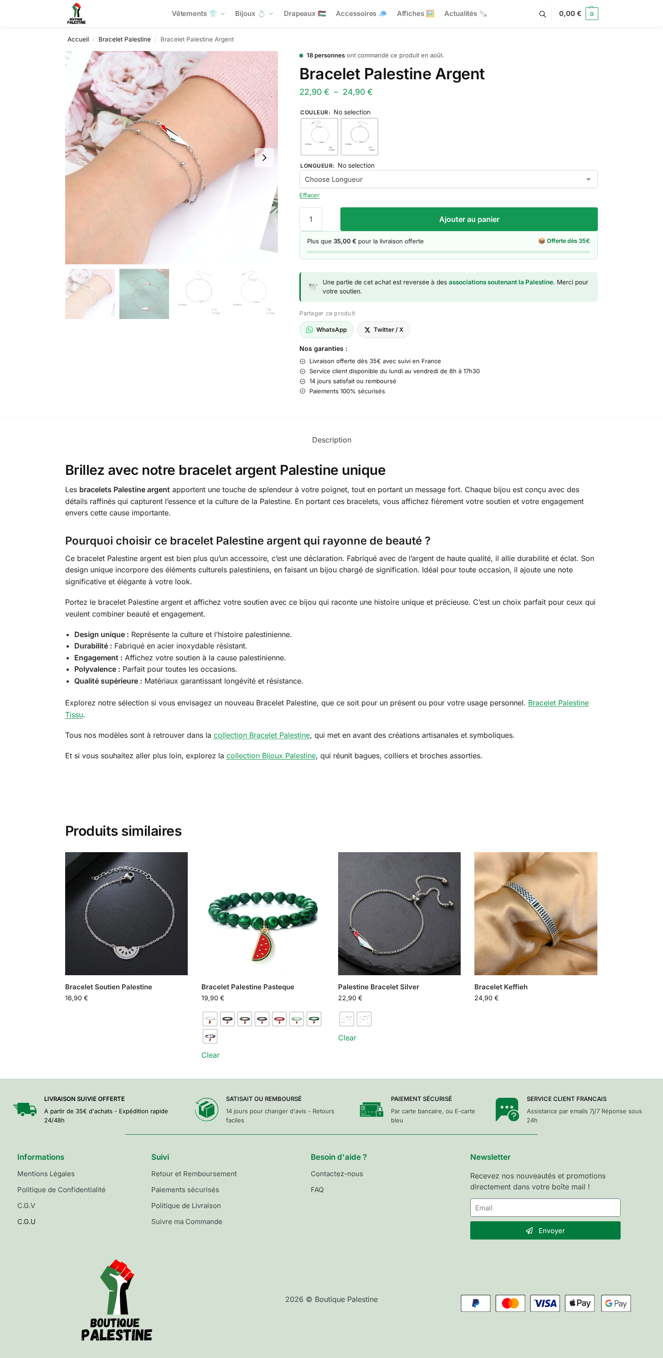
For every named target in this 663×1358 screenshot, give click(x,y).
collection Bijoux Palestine (271, 755)
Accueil (78, 39)
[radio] (319, 136)
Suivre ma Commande (186, 1221)
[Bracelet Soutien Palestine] (126, 913)
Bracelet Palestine (124, 39)
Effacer (309, 195)
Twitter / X (388, 329)
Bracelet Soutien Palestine (108, 986)
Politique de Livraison (186, 1205)
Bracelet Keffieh (501, 986)
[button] (578, 13)
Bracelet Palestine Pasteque (247, 986)
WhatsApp (331, 329)
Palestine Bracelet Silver (378, 986)
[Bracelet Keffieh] (535, 913)
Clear (210, 1055)
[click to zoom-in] (171, 157)
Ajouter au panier (469, 219)
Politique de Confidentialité (61, 1189)
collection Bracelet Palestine (262, 735)
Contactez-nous (337, 1173)
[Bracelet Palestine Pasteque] (262, 913)
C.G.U (26, 1221)
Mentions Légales (46, 1173)
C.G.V (26, 1205)
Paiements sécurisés (185, 1189)
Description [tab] (331, 439)
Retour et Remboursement (194, 1173)
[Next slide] (264, 157)
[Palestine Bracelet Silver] (399, 913)
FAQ (317, 1189)
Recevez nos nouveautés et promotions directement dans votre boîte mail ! (538, 1181)
